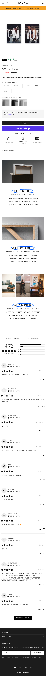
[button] (31, 344)
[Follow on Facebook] (15, 667)
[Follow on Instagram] (20, 667)
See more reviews (23, 617)
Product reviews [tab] (12, 338)
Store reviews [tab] (33, 338)
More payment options (23, 133)
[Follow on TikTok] (31, 667)
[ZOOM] (43, 51)
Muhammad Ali (7, 65)
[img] (13, 366)
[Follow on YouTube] (26, 667)
